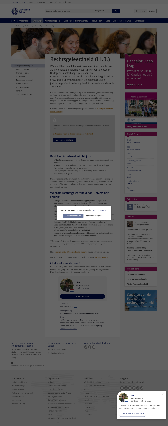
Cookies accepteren (73, 216)
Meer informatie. (100, 210)
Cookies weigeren (95, 216)
